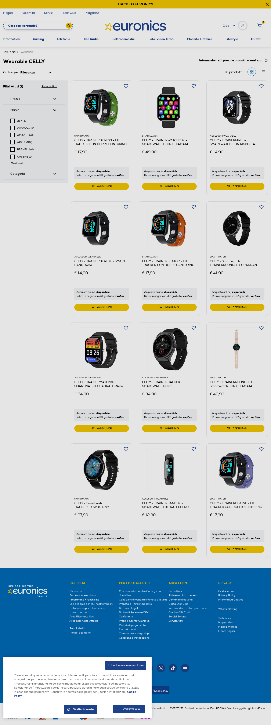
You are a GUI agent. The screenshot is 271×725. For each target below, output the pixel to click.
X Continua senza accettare (126, 665)
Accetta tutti (131, 708)
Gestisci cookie (83, 709)
